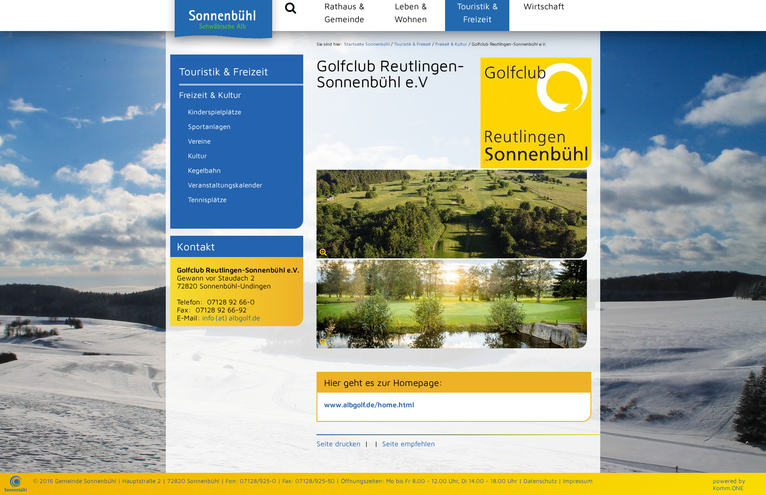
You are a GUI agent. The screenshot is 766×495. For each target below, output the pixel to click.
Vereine (199, 141)
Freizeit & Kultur (210, 95)
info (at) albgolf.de (231, 318)
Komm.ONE (728, 487)
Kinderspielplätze (214, 112)
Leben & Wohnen (411, 12)
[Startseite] (15, 489)
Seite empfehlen (408, 444)
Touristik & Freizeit (477, 12)
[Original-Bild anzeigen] (452, 256)
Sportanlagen (209, 126)
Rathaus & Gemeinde (344, 12)
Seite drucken (338, 444)
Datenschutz (540, 480)
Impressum (578, 480)
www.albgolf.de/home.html (369, 405)
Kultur (197, 156)
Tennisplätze (207, 199)
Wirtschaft (544, 6)
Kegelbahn (204, 170)
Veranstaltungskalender (225, 185)
